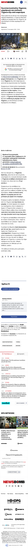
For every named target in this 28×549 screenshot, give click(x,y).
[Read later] (26, 51)
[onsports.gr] (19, 509)
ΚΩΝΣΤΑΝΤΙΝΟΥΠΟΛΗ (7, 341)
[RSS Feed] (21, 486)
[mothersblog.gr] (8, 519)
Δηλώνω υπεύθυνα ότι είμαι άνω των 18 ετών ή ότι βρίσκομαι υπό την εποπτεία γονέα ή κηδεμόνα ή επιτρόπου (13, 467)
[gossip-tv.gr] (8, 509)
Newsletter (13, 333)
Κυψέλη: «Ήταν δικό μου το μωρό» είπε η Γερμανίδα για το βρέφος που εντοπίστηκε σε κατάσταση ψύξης (8, 435)
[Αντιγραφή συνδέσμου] (22, 51)
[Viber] (9, 486)
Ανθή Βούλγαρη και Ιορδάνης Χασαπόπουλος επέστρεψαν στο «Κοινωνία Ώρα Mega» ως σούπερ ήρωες (13, 377)
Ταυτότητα (3, 493)
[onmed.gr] (19, 519)
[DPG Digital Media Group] (14, 501)
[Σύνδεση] (21, 2)
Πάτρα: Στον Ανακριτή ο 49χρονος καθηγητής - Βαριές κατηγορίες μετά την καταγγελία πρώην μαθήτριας (13, 386)
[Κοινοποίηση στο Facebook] (5, 58)
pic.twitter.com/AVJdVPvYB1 (12, 164)
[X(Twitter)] (15, 486)
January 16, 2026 (5, 168)
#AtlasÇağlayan (15, 162)
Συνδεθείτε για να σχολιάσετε (10, 289)
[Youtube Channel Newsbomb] (18, 486)
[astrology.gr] (19, 514)
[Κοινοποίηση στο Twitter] (8, 58)
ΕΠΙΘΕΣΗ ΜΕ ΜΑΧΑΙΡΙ (7, 345)
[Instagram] (12, 486)
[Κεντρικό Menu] (26, 2)
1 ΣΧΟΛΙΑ (17, 51)
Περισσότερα (14, 316)
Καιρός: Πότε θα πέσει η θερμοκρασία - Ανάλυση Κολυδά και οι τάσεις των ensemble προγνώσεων (13, 369)
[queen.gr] (8, 514)
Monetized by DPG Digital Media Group (18, 525)
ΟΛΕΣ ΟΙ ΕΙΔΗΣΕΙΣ (20, 403)
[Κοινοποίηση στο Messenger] (11, 58)
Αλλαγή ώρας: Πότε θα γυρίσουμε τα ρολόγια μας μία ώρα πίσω (13, 360)
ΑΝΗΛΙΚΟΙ (18, 345)
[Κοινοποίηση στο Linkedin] (19, 58)
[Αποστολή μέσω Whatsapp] (16, 58)
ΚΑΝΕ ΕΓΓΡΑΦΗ (12, 472)
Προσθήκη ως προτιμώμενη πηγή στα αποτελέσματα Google (15, 69)
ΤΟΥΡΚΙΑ (18, 341)
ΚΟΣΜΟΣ (3, 51)
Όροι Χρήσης (10, 493)
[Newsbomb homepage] (7, 2)
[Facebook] (6, 486)
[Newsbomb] (14, 482)
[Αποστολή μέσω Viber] (14, 58)
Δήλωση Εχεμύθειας (19, 493)
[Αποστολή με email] (25, 58)
